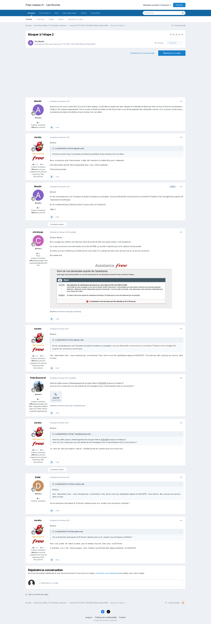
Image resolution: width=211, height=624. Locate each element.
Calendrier (41, 19)
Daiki (37, 477)
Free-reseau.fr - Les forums (43, 4)
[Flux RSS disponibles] (182, 603)
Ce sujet (174, 13)
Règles (51, 19)
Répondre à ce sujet (171, 53)
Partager (160, 43)
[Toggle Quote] (53, 148)
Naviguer (31, 13)
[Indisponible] (111, 285)
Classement (95, 13)
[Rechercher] (182, 13)
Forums (29, 19)
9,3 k (36, 164)
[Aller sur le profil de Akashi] (30, 43)
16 (39, 253)
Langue (88, 617)
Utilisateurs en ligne (75, 19)
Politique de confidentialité (106, 617)
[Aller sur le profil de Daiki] (38, 485)
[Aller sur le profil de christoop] (38, 240)
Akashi (41, 41)
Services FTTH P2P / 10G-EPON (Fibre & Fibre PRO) (75, 44)
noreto (37, 137)
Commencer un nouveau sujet (142, 53)
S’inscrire (179, 5)
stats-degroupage (69, 13)
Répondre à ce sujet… (50, 583)
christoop (38, 232)
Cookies (122, 617)
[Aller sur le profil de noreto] (38, 145)
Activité (83, 13)
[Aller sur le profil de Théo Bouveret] (38, 386)
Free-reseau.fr (45, 13)
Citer (57, 127)
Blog (56, 13)
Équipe (61, 19)
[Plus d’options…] (181, 101)
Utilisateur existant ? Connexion (156, 5)
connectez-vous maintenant (106, 573)
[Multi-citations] (51, 127)
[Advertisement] (105, 78)
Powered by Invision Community (105, 620)
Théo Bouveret (38, 377)
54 (43, 164)
